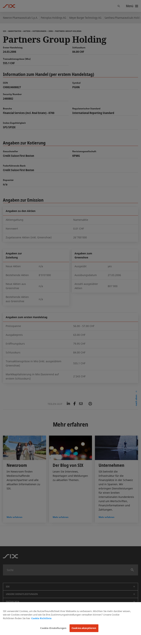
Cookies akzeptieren (84, 628)
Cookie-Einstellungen (53, 628)
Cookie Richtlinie (41, 618)
